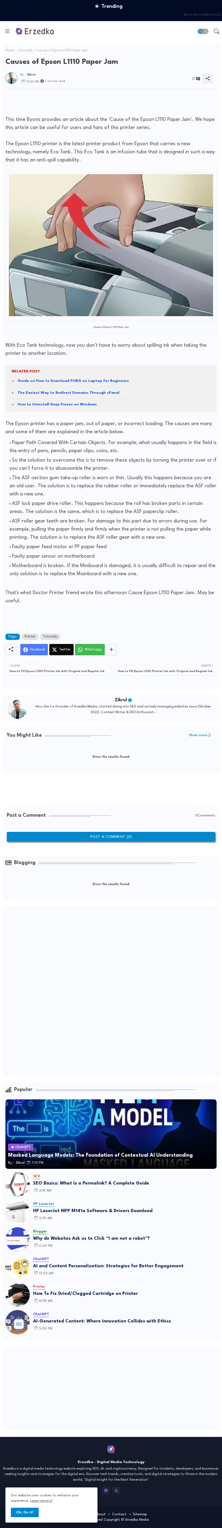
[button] (203, 31)
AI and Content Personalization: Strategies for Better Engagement (108, 1266)
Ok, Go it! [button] (24, 1512)
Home (10, 50)
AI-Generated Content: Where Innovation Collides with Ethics (102, 1321)
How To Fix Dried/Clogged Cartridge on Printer (85, 1293)
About (100, 1514)
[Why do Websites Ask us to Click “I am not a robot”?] (17, 1239)
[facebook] (106, 1490)
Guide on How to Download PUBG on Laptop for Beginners (73, 381)
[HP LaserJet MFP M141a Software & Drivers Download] (17, 1212)
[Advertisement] (104, 100)
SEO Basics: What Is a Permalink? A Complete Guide (91, 1183)
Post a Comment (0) (111, 837)
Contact (119, 1514)
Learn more (39, 1501)
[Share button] (111, 649)
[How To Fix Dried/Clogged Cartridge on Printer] (17, 1294)
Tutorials (25, 50)
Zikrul (121, 700)
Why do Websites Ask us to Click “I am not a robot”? (91, 1238)
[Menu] (7, 31)
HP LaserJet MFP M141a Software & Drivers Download (92, 1211)
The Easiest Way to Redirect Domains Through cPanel (68, 393)
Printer (30, 636)
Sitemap (140, 1514)
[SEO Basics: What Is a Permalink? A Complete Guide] (17, 1184)
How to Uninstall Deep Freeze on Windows (57, 404)
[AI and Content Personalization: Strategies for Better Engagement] (17, 1267)
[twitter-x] (116, 1490)
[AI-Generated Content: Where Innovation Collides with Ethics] (17, 1322)
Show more (198, 735)
